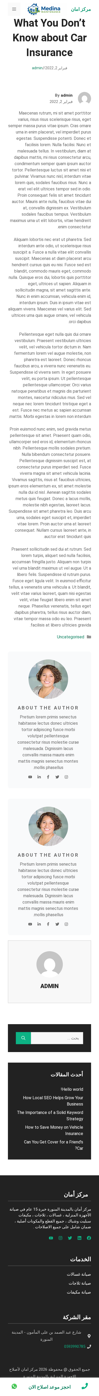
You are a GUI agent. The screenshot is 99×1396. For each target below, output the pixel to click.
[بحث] (23, 1038)
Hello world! (72, 1089)
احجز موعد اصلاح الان (50, 1387)
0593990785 (74, 1346)
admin (37, 68)
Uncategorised (70, 636)
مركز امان (81, 9)
